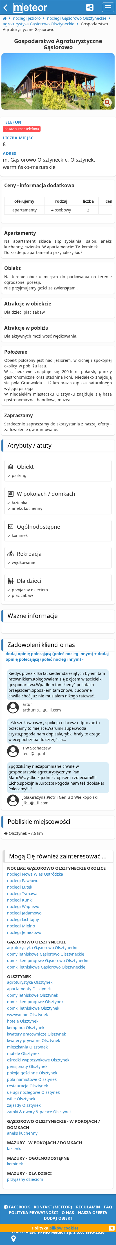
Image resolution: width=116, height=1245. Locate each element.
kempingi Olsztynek (25, 1027)
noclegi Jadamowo (24, 913)
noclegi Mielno (21, 926)
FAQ (108, 1207)
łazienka (15, 1148)
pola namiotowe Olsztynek (32, 1079)
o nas (68, 1212)
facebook (19, 1207)
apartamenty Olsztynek (29, 988)
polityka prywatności (33, 1212)
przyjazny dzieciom (25, 1179)
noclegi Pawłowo (22, 880)
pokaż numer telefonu (22, 128)
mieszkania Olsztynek (27, 1047)
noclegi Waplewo (23, 906)
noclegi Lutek (19, 887)
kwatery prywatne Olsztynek (33, 1040)
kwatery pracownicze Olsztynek (36, 1034)
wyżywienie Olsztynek (27, 1014)
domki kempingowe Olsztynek (35, 1001)
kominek (15, 1163)
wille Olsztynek (21, 1098)
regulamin (88, 1207)
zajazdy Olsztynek (24, 1105)
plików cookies (64, 1228)
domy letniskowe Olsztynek (32, 995)
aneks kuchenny (22, 1133)
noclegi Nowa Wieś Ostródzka (35, 874)
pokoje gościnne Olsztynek (32, 1073)
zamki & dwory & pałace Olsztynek (39, 1111)
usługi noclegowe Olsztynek (33, 1092)
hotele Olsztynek (22, 1021)
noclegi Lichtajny (23, 919)
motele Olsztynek (23, 1053)
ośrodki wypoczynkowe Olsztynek (38, 1060)
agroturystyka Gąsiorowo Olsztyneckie (43, 947)
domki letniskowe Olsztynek (33, 1008)
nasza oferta (92, 1212)
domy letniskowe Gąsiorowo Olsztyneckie (45, 954)
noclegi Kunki (20, 900)
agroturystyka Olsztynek (29, 982)
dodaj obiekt (58, 1218)
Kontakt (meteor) (53, 1207)
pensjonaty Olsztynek (27, 1066)
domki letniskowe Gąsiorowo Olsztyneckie (46, 967)
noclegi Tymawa (22, 893)
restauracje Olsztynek (27, 1085)
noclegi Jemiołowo (24, 932)
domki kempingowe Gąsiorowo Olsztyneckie (48, 960)
